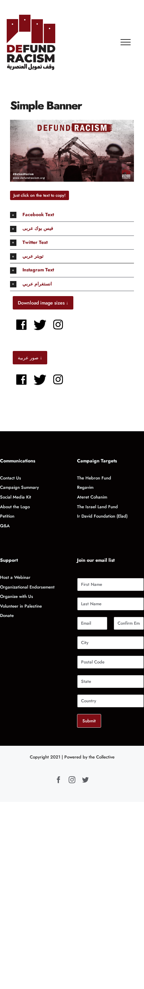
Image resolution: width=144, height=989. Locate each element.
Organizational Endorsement (27, 587)
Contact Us (10, 478)
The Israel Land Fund (97, 507)
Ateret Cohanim (92, 497)
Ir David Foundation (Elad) (102, 516)
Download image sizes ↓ (43, 302)
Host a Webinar (15, 577)
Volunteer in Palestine (21, 606)
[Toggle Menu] (125, 42)
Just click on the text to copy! (39, 195)
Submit (89, 721)
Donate (7, 615)
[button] (72, 214)
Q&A (5, 526)
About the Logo (15, 507)
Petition (7, 516)
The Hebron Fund (94, 478)
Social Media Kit (15, 497)
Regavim (85, 487)
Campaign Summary (19, 487)
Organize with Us (17, 596)
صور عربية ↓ (30, 357)
